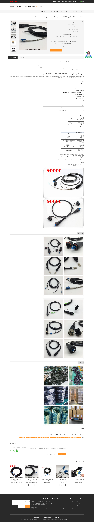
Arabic (83, 1)
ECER (57, 519)
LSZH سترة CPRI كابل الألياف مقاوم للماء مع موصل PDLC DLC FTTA (56, 11)
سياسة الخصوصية (47, 517)
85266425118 (21, 449)
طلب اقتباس (12, 6)
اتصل (62, 454)
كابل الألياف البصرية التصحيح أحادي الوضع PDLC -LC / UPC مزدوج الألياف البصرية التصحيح (31, 481)
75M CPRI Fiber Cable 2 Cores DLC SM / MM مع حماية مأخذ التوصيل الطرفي (47, 481)
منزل (43, 6)
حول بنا (33, 6)
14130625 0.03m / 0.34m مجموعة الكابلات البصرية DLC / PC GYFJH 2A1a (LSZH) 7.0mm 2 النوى (16, 481)
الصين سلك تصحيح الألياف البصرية (67, 519)
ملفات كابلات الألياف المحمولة (77, 505)
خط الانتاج (49, 501)
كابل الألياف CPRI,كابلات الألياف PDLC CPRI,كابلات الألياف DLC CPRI (38, 437)
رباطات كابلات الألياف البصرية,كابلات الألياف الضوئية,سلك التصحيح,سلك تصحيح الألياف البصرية (66, 437)
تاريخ (63, 503)
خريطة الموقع (57, 517)
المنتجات (37, 6)
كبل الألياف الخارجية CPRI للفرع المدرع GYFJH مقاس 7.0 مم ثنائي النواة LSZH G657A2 (78, 481)
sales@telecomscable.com (70, 1)
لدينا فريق (64, 508)
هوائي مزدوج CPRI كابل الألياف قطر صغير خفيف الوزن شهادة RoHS (62, 481)
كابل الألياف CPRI (75, 501)
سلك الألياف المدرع (75, 508)
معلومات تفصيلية (12, 57)
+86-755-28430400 (57, 1)
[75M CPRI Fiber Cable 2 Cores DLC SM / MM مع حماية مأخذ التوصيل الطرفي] (47, 471)
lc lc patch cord (21, 437)
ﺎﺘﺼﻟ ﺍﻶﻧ (56, 50)
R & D (49, 505)
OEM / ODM (50, 503)
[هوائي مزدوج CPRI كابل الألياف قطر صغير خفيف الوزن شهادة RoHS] (62, 471)
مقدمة (64, 501)
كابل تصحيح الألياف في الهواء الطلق (78, 503)
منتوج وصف (21, 57)
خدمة (64, 505)
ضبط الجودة (21, 6)
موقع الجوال (36, 517)
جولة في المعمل (27, 6)
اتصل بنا (16, 6)
